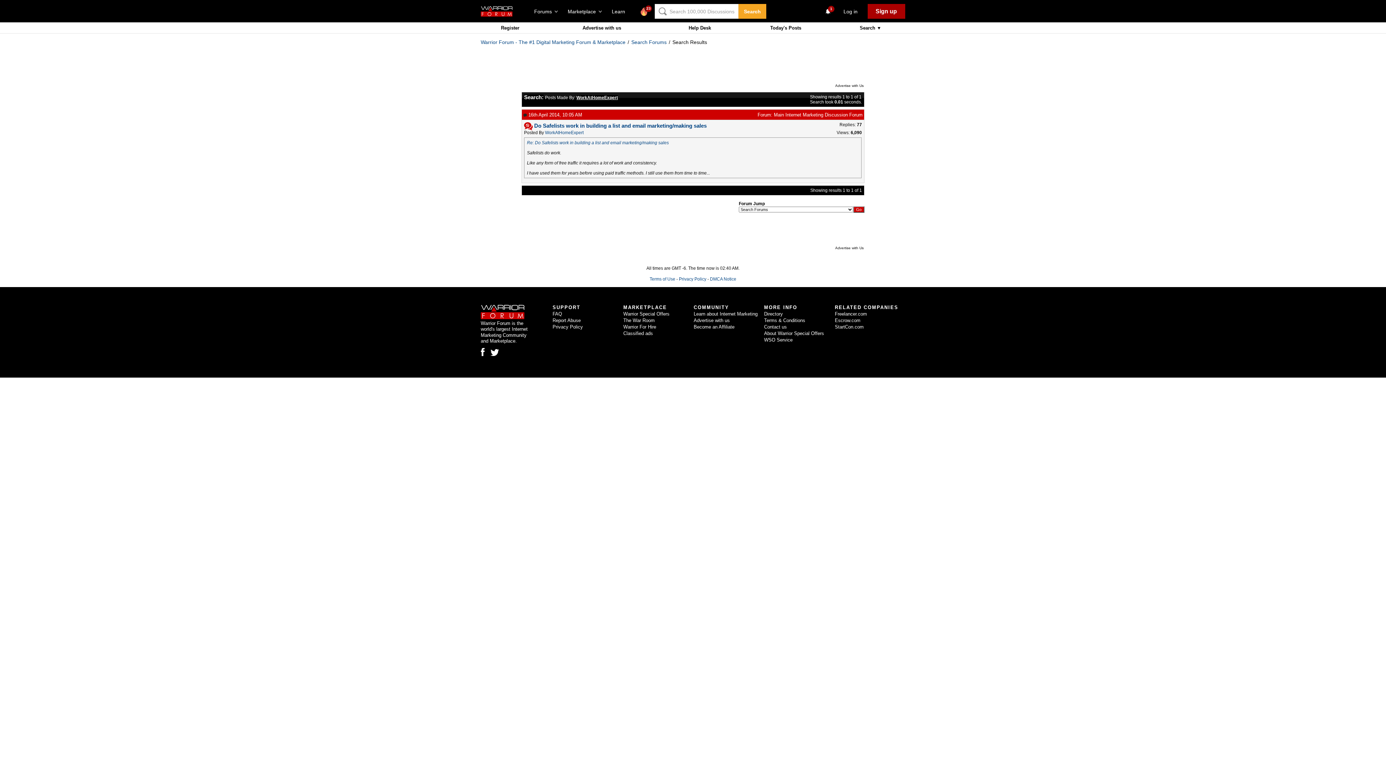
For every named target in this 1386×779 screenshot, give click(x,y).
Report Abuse (567, 320)
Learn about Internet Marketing (726, 314)
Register (510, 28)
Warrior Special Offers (646, 314)
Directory (773, 314)
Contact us (775, 327)
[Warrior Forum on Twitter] (495, 352)
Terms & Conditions (784, 320)
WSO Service (778, 340)
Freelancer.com (851, 314)
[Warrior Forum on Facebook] (483, 352)
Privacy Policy (692, 279)
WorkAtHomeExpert (564, 132)
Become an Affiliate (714, 327)
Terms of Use (662, 279)
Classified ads (638, 333)
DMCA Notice (723, 279)
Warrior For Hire (639, 327)
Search (752, 11)
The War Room (639, 320)
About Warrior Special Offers (794, 333)
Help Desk (700, 28)
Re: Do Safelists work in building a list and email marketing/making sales (598, 142)
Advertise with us (602, 28)
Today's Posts (785, 28)
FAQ (557, 314)
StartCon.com (849, 327)
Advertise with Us (849, 86)
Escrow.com (847, 320)
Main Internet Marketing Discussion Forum (818, 115)
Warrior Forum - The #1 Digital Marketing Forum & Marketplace (553, 42)
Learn (620, 11)
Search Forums (649, 42)
